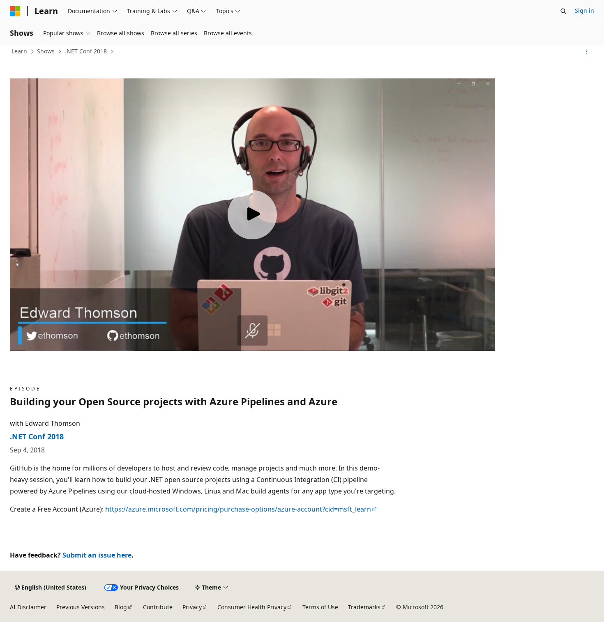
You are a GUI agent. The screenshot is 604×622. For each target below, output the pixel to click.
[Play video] (252, 214)
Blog (121, 607)
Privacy (192, 607)
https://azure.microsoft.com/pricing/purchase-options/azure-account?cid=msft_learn (238, 509)
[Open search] (563, 11)
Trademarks (364, 607)
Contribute (158, 607)
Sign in (584, 10)
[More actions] (587, 51)
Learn (19, 51)
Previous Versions (80, 607)
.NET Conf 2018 (86, 51)
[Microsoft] (15, 11)
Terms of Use (320, 607)
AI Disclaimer (28, 607)
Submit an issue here (96, 555)
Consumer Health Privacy (251, 607)
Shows (46, 51)
